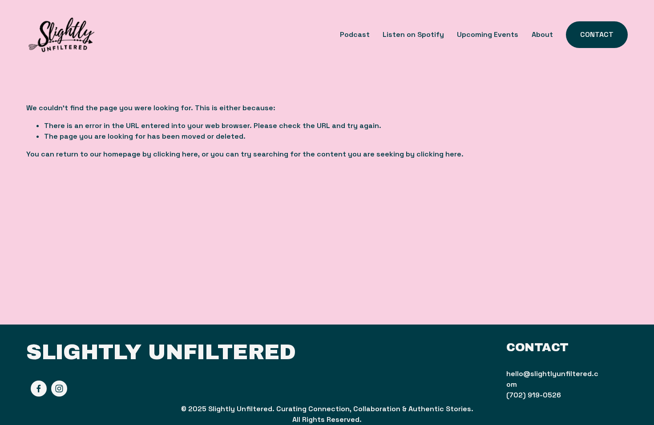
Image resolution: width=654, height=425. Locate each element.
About (542, 34)
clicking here (175, 154)
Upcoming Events (487, 34)
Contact (597, 34)
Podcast (355, 34)
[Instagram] (59, 389)
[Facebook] (39, 389)
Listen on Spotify (413, 34)
